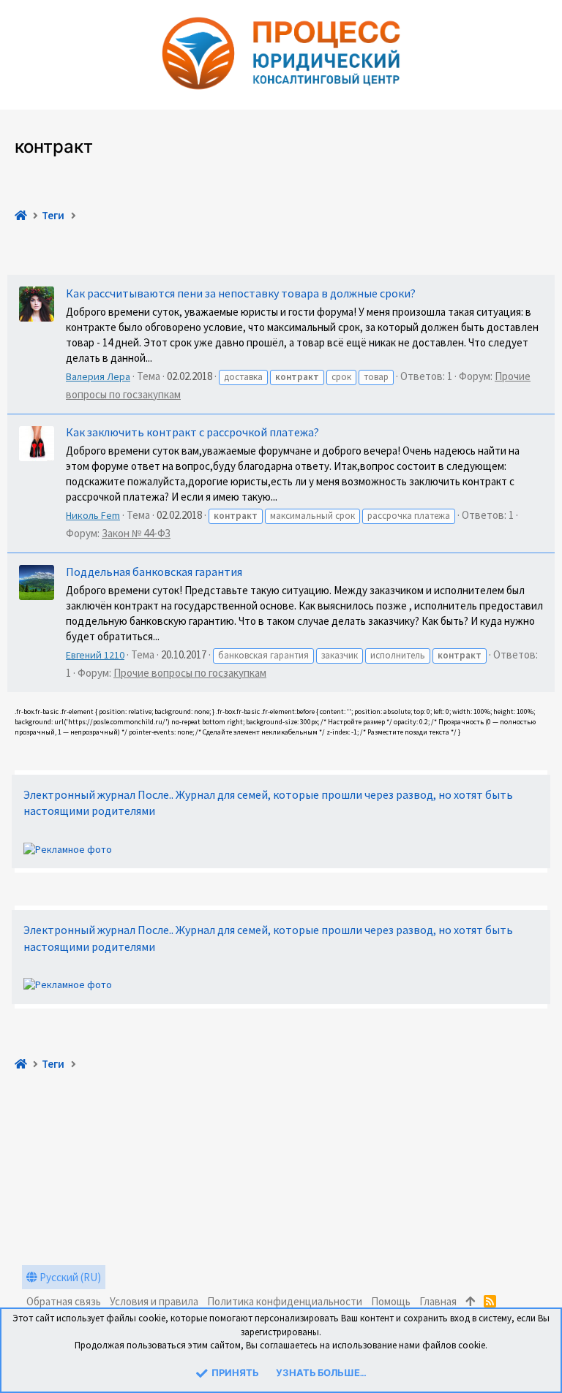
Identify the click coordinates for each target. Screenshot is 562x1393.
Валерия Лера (98, 376)
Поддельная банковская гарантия (154, 571)
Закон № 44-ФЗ (136, 533)
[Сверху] (470, 1301)
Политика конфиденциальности (284, 1301)
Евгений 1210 (95, 654)
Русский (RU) (69, 1277)
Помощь (391, 1301)
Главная (438, 1301)
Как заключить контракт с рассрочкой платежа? (192, 432)
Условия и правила (154, 1301)
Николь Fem (93, 515)
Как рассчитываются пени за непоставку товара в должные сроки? (241, 293)
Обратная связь (63, 1301)
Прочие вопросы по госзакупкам (189, 673)
